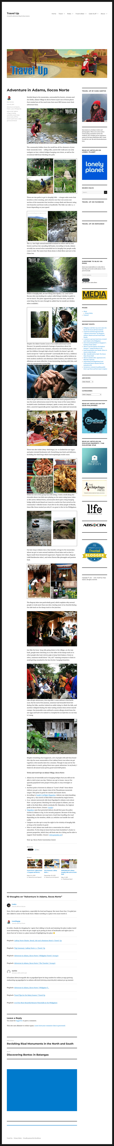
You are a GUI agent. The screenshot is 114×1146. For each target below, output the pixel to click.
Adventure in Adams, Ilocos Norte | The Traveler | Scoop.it (34, 963)
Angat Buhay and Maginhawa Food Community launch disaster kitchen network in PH (94, 363)
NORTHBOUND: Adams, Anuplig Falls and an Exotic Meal (69, 872)
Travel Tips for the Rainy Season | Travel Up (29, 995)
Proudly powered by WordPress (32, 1138)
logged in (19, 1021)
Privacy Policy (89, 313)
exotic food (16, 115)
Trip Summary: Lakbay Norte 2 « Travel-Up (29, 948)
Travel (61, 14)
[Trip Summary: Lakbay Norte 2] (52, 863)
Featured (86, 315)
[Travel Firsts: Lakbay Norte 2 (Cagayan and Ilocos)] (35, 863)
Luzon (12, 109)
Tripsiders (30, 810)
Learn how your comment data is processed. (49, 1026)
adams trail (10, 111)
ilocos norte (10, 117)
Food (8, 109)
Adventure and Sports (13, 107)
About (103, 14)
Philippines (18, 109)
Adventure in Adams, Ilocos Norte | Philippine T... (31, 988)
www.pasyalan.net (55, 835)
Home (54, 14)
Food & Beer (80, 14)
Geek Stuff (92, 14)
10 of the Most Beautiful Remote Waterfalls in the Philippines (35, 1003)
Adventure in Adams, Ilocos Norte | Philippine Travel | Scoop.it (36, 956)
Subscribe (86, 280)
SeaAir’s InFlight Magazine (45, 795)
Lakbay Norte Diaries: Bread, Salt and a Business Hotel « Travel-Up (38, 940)
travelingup (16, 921)
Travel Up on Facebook (93, 202)
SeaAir (50, 807)
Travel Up (13, 13)
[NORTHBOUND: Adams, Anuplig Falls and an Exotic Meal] (69, 863)
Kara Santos (10, 102)
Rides (69, 14)
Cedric (14, 904)
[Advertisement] (57, 34)
